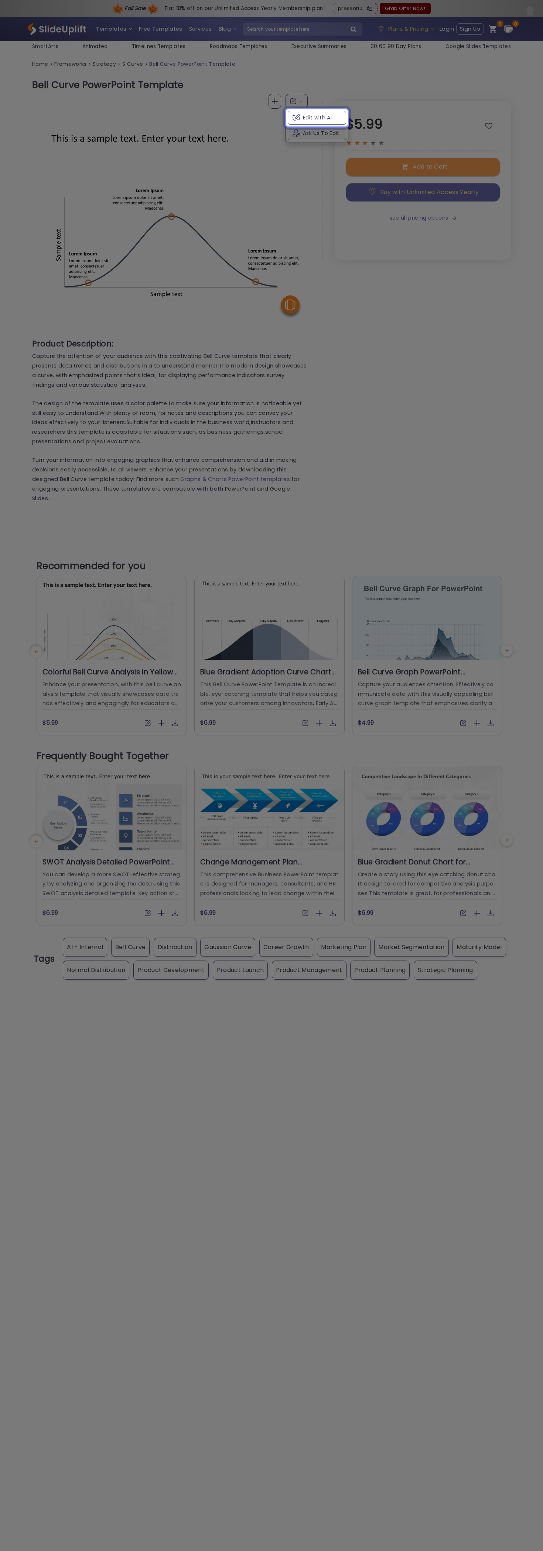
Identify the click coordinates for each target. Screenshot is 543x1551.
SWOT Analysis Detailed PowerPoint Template (106, 866)
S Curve (132, 64)
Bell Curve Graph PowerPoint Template (409, 676)
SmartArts (45, 46)
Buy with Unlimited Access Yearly (429, 192)
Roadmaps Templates (238, 46)
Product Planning (380, 970)
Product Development (171, 970)
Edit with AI (317, 117)
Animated (95, 46)
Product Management (309, 970)
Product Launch (240, 970)
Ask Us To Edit (321, 133)
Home (40, 64)
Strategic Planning (445, 970)
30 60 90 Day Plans (396, 46)
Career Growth (286, 947)
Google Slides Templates (478, 46)
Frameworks (70, 64)
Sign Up (470, 29)
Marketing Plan (343, 947)
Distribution (175, 947)
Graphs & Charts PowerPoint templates (235, 479)
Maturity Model (479, 947)
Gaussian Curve (227, 947)
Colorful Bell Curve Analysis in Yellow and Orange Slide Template (107, 676)
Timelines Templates (159, 46)
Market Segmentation (411, 947)
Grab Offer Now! (405, 8)
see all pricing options (419, 217)
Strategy (104, 64)
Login (447, 29)
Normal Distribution (96, 970)
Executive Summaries (319, 46)
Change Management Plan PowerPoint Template (249, 866)
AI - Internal (85, 947)
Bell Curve (130, 947)
